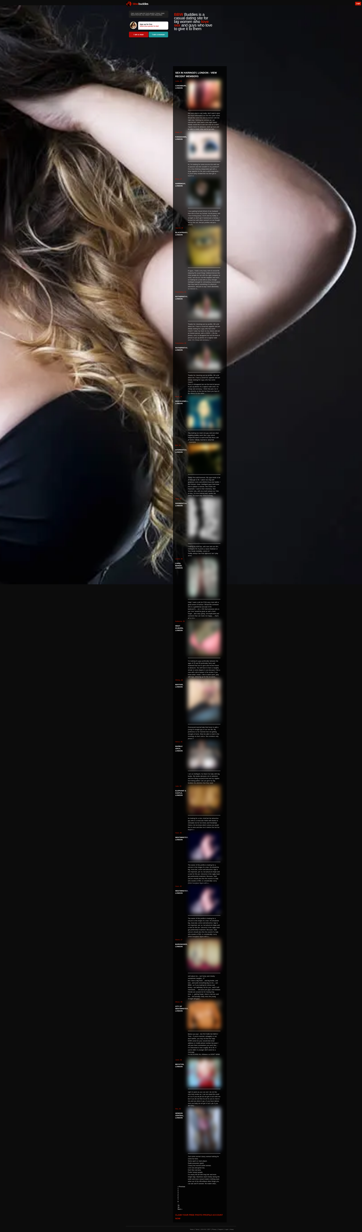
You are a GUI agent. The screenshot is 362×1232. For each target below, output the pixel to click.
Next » (180, 1209)
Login (358, 3)
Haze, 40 (178, 833)
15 (178, 1205)
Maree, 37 (178, 940)
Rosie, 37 (178, 132)
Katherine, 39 (180, 621)
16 (178, 1207)
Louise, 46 (179, 559)
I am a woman (158, 34)
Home (192, 1229)
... (178, 1203)
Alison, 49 (178, 1002)
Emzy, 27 (178, 179)
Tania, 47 (178, 499)
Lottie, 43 (178, 81)
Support (220, 1229)
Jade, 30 (178, 786)
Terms (197, 1229)
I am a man (139, 34)
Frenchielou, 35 (180, 292)
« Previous (181, 1186)
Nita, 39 (178, 1109)
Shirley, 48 (179, 680)
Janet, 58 (178, 1060)
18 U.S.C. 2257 (205, 1229)
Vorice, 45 (178, 742)
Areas (232, 1229)
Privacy (214, 1229)
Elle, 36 (178, 445)
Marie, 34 (178, 397)
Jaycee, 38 (179, 228)
